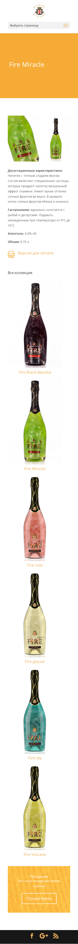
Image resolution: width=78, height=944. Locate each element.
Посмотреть (39, 898)
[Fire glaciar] (35, 613)
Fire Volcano (35, 854)
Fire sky (35, 758)
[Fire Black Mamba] (35, 324)
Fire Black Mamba (35, 372)
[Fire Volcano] (35, 806)
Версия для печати (36, 253)
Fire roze (35, 565)
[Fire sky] (35, 710)
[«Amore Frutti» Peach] (39, 161)
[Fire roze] (35, 517)
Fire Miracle (35, 468)
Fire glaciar (35, 661)
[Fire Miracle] (35, 420)
